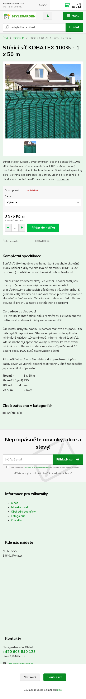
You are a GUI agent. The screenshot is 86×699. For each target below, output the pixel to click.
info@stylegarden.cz (20, 664)
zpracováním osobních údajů (36, 467)
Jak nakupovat (19, 507)
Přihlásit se (64, 460)
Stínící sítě (18, 38)
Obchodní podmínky (23, 512)
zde (59, 690)
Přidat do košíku (43, 228)
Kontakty (16, 520)
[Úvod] (19, 15)
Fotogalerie (18, 516)
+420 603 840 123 (13, 3)
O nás (14, 503)
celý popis (63, 179)
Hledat (74, 27)
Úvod (5, 38)
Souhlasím (54, 677)
